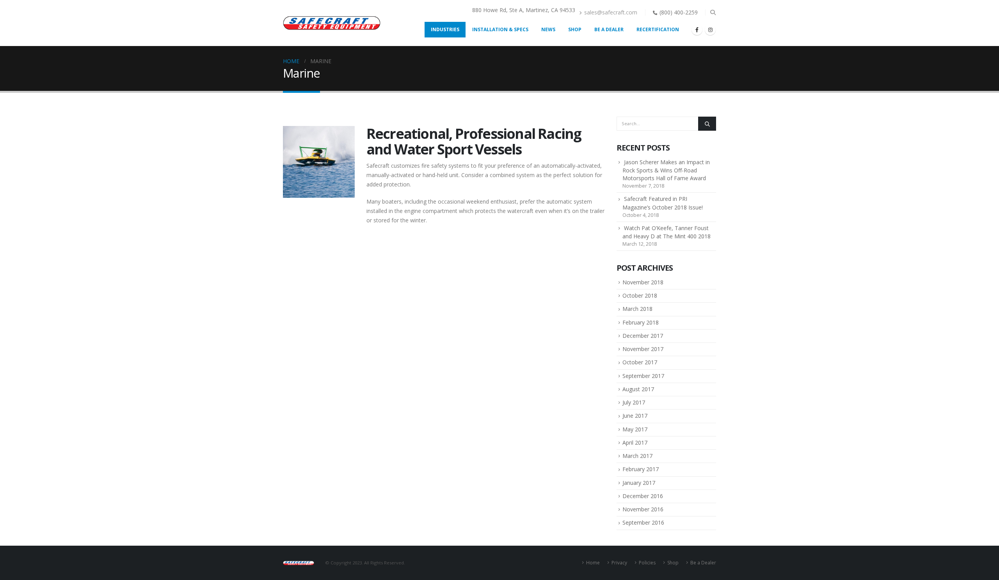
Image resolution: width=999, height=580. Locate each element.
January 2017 (638, 482)
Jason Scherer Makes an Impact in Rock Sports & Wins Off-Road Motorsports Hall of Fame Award (666, 170)
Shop (574, 29)
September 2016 (643, 522)
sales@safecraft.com (610, 12)
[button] (712, 12)
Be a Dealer (609, 29)
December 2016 (642, 496)
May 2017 (634, 429)
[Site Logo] (331, 23)
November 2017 (642, 349)
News (548, 29)
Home (593, 562)
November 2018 (642, 282)
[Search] (707, 124)
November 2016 (642, 509)
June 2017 (634, 415)
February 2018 (640, 322)
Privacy (619, 562)
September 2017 (643, 376)
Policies (647, 562)
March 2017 (637, 455)
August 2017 (638, 389)
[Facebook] (696, 29)
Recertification (657, 29)
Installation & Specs (500, 29)
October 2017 (639, 362)
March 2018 (637, 308)
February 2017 (640, 469)
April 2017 (634, 442)
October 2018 (639, 295)
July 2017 (633, 402)
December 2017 (642, 335)
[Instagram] (710, 29)
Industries (445, 29)
